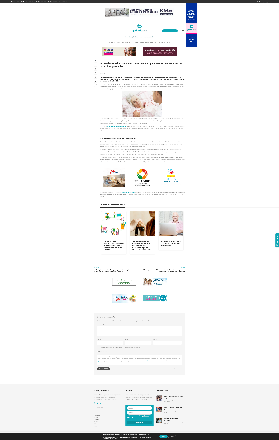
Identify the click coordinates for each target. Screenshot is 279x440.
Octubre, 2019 (102, 73)
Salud (168, 42)
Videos (96, 422)
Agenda (142, 42)
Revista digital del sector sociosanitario (139, 37)
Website (155, 339)
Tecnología (135, 42)
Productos (120, 42)
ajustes (115, 438)
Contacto (64, 1)
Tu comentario (101, 324)
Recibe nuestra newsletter (169, 31)
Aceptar (163, 436)
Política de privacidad (54, 1)
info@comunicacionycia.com (151, 360)
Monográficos (154, 42)
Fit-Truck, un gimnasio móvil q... (173, 408)
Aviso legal (31, 1)
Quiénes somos (15, 1)
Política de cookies (41, 1)
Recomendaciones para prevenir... (171, 419)
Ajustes (172, 436)
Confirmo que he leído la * (138, 416)
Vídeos (147, 42)
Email (126, 339)
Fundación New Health (128, 192)
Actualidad (112, 42)
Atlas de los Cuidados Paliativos (116, 126)
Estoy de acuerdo (102, 351)
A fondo (127, 42)
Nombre (99, 339)
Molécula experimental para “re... (173, 397)
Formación (162, 42)
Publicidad (24, 1)
